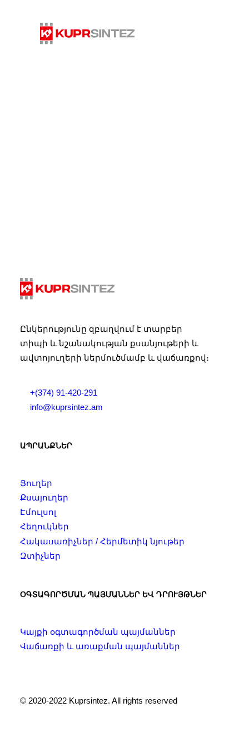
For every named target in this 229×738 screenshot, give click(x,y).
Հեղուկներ (44, 526)
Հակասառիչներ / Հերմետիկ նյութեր (102, 541)
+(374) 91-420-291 (63, 392)
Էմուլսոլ (38, 512)
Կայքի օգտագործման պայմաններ (98, 631)
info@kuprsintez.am (66, 407)
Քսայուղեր (44, 497)
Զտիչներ (40, 555)
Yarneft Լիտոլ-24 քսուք (114, 188)
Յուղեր (36, 483)
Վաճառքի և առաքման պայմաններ (100, 646)
